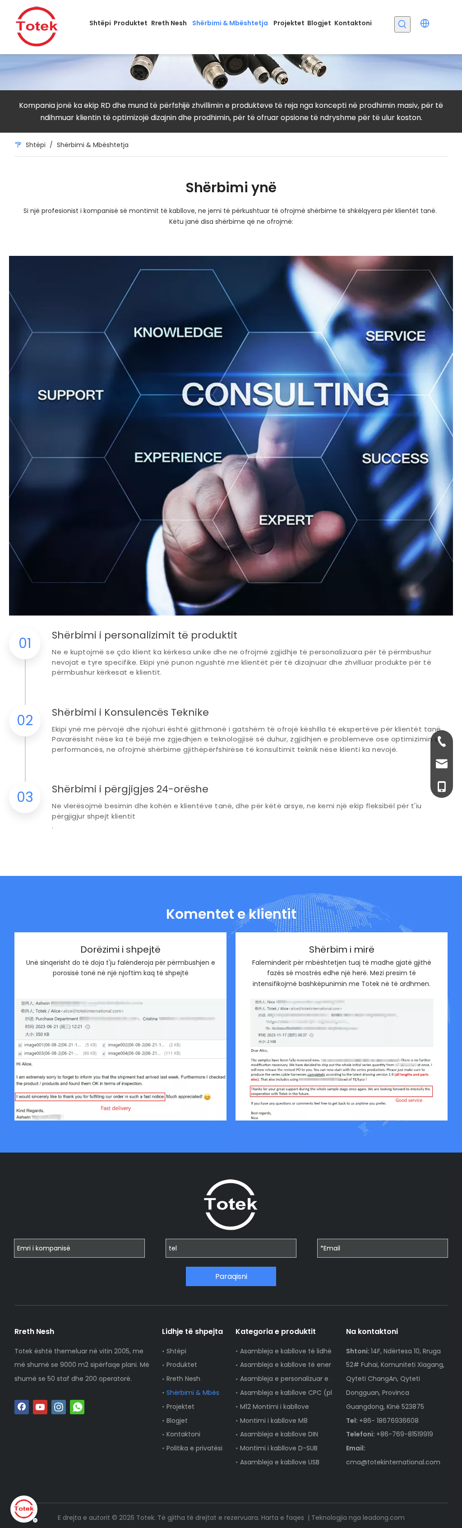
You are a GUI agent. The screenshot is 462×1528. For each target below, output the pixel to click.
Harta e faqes (283, 1517)
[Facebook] (21, 1407)
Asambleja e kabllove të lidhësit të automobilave (316, 1351)
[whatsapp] (77, 1407)
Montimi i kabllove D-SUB (279, 1448)
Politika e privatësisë (198, 1448)
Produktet (181, 1364)
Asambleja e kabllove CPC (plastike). (297, 1392)
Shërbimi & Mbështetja (202, 1392)
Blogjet (177, 1420)
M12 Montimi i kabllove (274, 1406)
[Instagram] (58, 1407)
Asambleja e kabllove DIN (279, 1434)
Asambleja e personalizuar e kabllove (298, 1378)
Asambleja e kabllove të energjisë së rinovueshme (318, 1364)
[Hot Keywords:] (402, 24)
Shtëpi (176, 1351)
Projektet (180, 1406)
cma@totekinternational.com (393, 1462)
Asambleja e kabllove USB (279, 1462)
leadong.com (384, 1517)
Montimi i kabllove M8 (274, 1420)
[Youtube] (40, 1407)
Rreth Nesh (183, 1378)
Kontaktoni (183, 1434)
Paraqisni (231, 1276)
